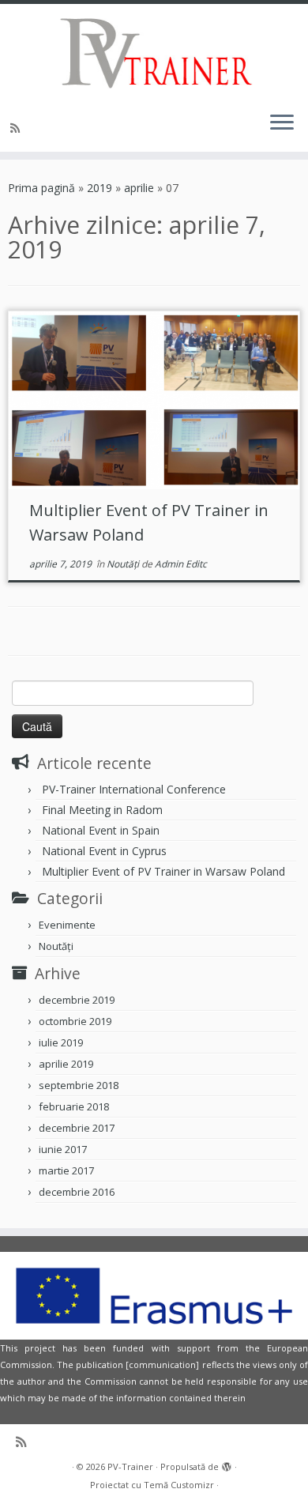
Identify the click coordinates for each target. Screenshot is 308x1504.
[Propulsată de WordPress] (226, 1463)
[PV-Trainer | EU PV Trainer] (154, 51)
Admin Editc (181, 564)
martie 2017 (66, 1170)
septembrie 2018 (78, 1085)
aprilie (139, 187)
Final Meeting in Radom (102, 809)
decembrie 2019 (77, 1000)
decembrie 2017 (77, 1128)
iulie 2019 (61, 1042)
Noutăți (124, 564)
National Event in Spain (101, 830)
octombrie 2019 (75, 1021)
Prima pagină (41, 187)
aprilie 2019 (66, 1064)
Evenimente (67, 925)
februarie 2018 (74, 1106)
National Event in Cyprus (104, 850)
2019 (99, 187)
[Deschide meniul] (282, 123)
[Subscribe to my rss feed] (17, 127)
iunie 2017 (63, 1149)
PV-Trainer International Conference (134, 789)
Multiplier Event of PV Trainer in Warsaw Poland (163, 871)
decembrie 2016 (77, 1192)
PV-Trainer (130, 1466)
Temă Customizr (179, 1485)
